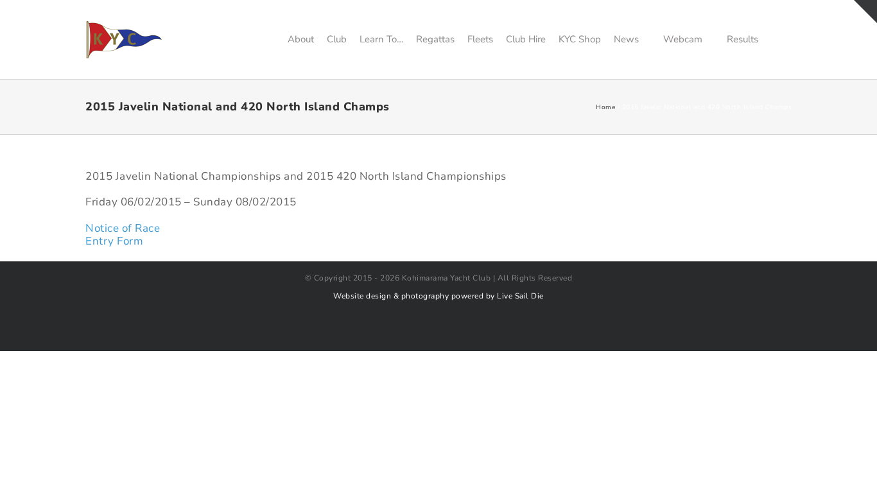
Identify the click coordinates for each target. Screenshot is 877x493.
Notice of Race (122, 228)
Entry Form (114, 241)
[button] (775, 39)
